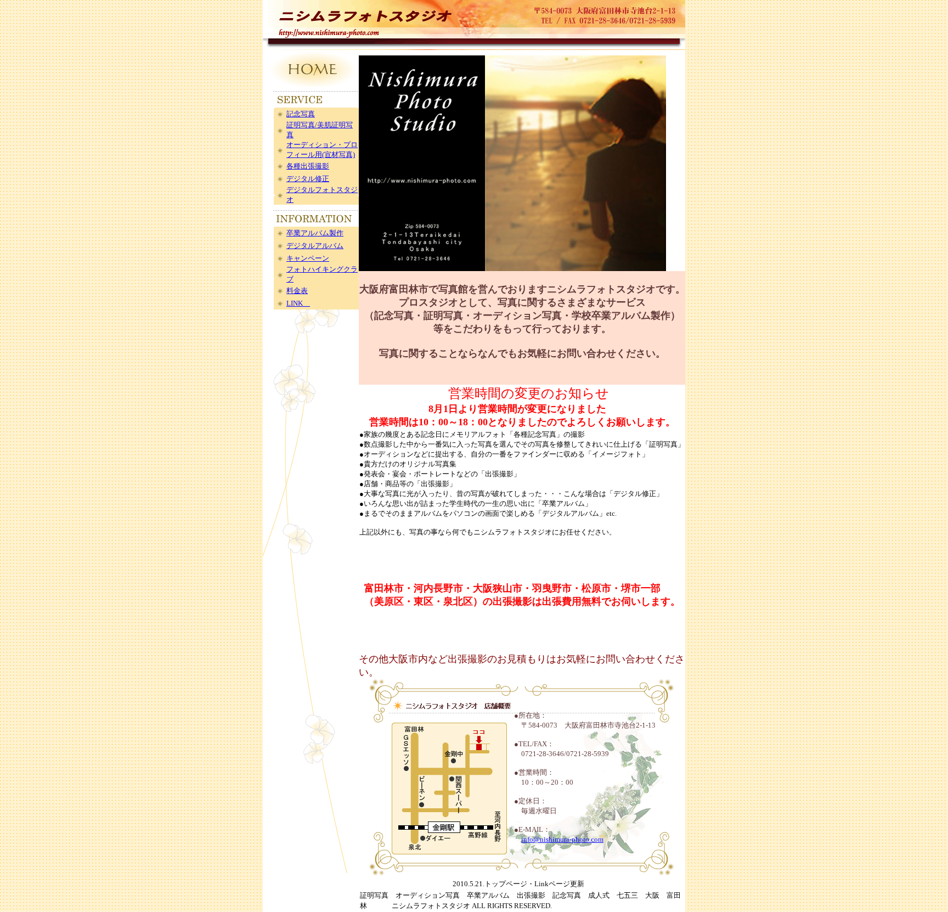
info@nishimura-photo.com (562, 839)
